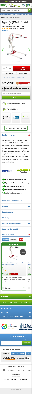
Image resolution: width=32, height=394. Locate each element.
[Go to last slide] (3, 268)
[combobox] (14, 10)
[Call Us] (30, 5)
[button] (2, 5)
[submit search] (29, 10)
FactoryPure (21, 366)
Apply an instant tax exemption (14, 77)
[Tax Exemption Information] (23, 77)
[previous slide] (3, 50)
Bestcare (11, 17)
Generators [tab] (6, 353)
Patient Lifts (4, 17)
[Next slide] (29, 268)
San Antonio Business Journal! (23, 14)
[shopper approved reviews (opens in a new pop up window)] (6, 118)
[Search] (5, 5)
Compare (8, 288)
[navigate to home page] (14, 5)
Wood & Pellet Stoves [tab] (18, 353)
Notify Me (16, 97)
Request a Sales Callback (17, 128)
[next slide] (29, 50)
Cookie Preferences (16, 389)
